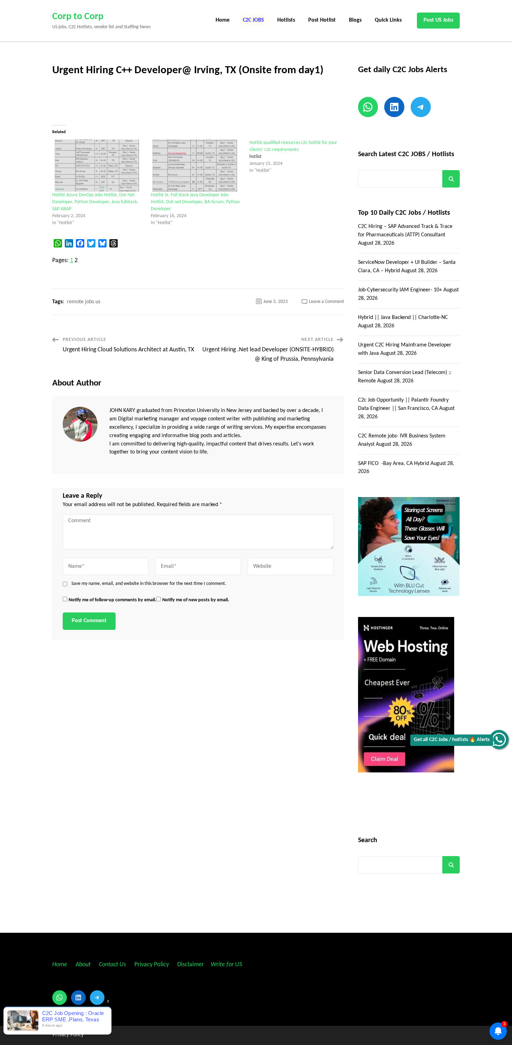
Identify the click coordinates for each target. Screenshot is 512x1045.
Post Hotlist (322, 20)
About (84, 964)
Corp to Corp (77, 17)
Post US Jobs (438, 20)
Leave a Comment (326, 301)
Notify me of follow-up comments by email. (112, 600)
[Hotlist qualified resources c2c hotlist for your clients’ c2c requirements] (298, 156)
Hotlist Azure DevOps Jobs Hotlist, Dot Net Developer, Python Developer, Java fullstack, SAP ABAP (95, 202)
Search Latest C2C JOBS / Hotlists (406, 154)
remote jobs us (83, 302)
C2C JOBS (253, 20)
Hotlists (286, 20)
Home (223, 20)
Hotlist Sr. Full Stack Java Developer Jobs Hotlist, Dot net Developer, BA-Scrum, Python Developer (195, 202)
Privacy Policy (151, 964)
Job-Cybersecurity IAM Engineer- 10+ (400, 290)
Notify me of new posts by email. (195, 600)
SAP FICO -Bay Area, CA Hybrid (393, 463)
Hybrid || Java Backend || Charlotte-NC (403, 317)
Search (451, 179)
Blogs (355, 20)
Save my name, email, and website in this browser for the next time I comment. (148, 583)
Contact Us (112, 964)
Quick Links (388, 20)
